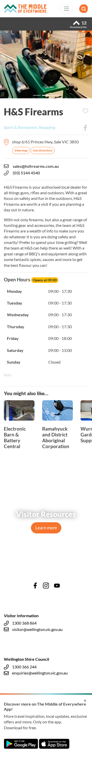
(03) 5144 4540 (26, 172)
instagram (46, 586)
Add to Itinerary (85, 111)
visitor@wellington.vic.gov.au (37, 629)
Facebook (85, 128)
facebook (35, 586)
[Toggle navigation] (66, 8)
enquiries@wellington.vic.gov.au (40, 672)
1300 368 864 (24, 623)
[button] (7, 66)
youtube (57, 586)
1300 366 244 (24, 666)
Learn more (46, 527)
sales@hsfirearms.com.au (36, 166)
